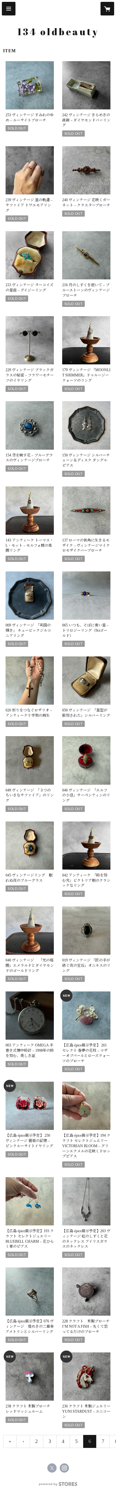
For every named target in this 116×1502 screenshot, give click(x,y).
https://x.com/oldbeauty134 (52, 1468)
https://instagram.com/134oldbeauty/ (64, 1468)
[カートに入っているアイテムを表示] (107, 8)
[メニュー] (8, 8)
